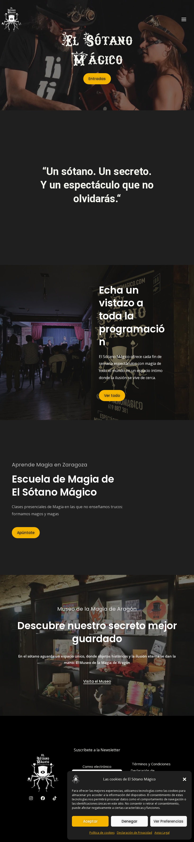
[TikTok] (55, 798)
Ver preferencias (168, 821)
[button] (184, 779)
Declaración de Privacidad (134, 833)
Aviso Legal (162, 833)
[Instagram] (31, 798)
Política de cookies (102, 833)
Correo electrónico (97, 766)
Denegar (129, 821)
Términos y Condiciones (151, 763)
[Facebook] (43, 798)
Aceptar (90, 821)
